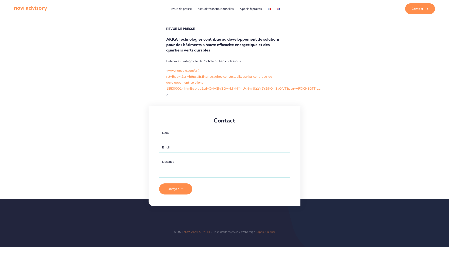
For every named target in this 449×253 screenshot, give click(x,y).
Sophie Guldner (265, 231)
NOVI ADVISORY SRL (197, 231)
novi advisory (30, 7)
